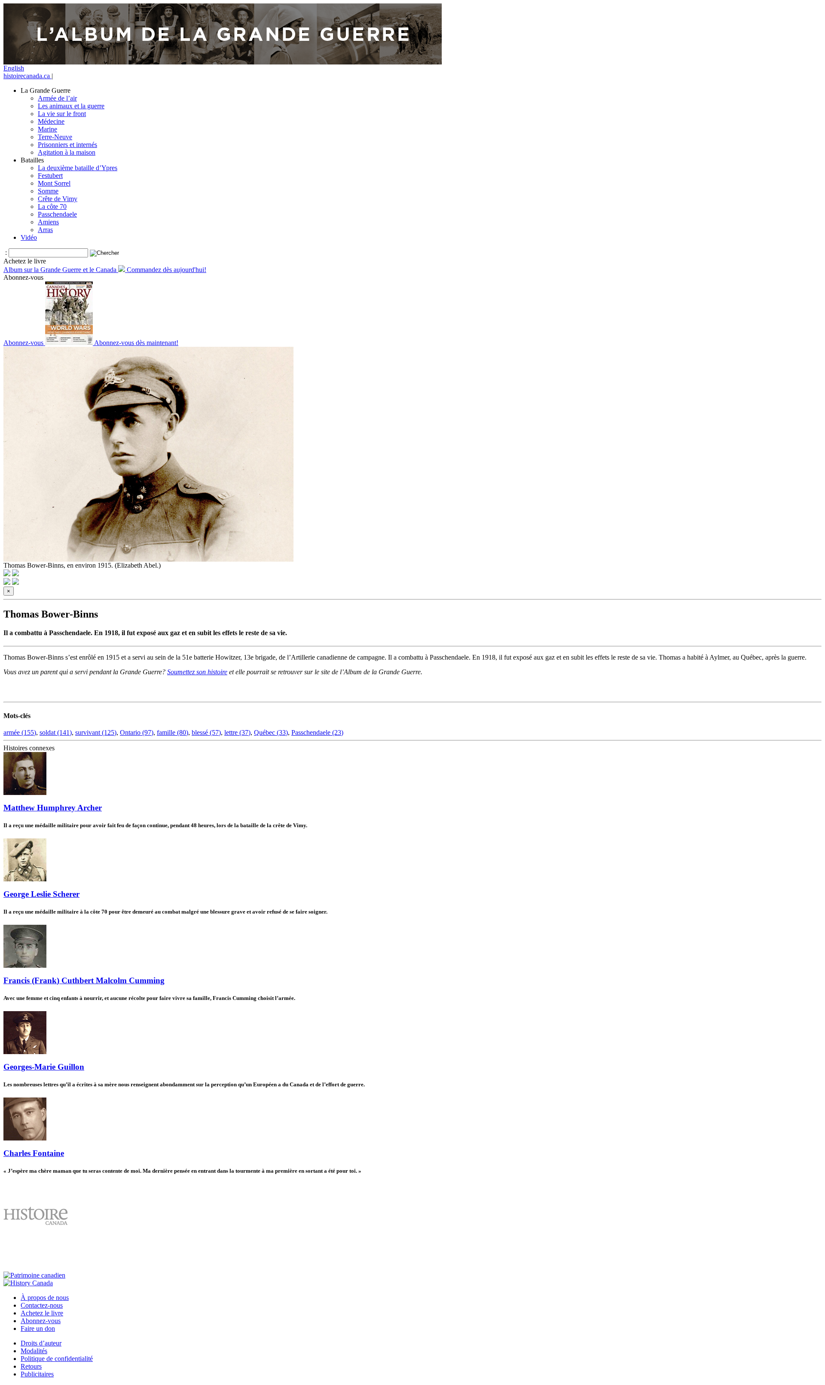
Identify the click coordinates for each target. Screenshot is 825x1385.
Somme (48, 191)
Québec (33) (271, 732)
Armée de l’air (57, 98)
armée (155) (19, 732)
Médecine (51, 121)
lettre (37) (237, 732)
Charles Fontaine (33, 1153)
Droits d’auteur (41, 1343)
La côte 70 (52, 206)
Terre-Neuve (55, 137)
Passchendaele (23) (317, 732)
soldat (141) (56, 732)
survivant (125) (95, 732)
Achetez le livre (42, 1313)
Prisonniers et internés (67, 144)
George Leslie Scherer (41, 894)
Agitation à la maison (66, 152)
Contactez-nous (42, 1305)
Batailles (32, 160)
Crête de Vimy (57, 198)
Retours (31, 1366)
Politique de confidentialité (57, 1358)
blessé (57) (206, 732)
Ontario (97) (136, 732)
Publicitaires (37, 1374)
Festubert (50, 175)
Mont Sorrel (54, 183)
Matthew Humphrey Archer (52, 807)
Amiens (48, 222)
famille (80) (172, 732)
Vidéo (29, 237)
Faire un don (38, 1328)
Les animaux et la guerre (71, 106)
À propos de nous (45, 1297)
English (13, 68)
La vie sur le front (62, 113)
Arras (45, 229)
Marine (47, 129)
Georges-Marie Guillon (43, 1066)
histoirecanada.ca (27, 75)
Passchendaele (57, 214)
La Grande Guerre (45, 90)
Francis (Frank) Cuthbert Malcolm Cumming (84, 980)
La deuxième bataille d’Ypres (77, 167)
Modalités (34, 1350)
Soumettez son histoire (197, 672)
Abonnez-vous (41, 1320)
